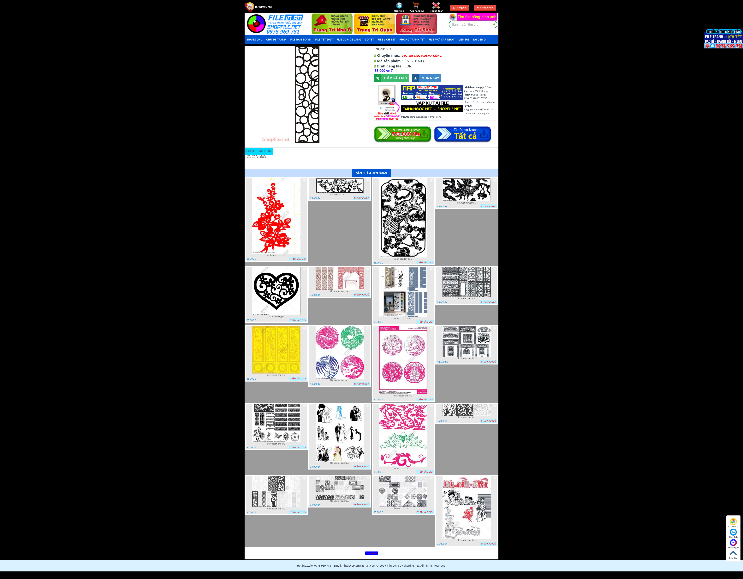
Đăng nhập (486, 7)
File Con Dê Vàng (349, 39)
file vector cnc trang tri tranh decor (339, 501)
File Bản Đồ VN (300, 39)
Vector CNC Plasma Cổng (422, 56)
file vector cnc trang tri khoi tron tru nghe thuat (403, 508)
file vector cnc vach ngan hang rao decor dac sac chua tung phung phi (466, 298)
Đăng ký (461, 7)
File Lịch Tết (386, 39)
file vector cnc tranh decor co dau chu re (339, 463)
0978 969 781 (733, 526)
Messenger (733, 547)
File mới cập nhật (442, 39)
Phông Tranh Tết (412, 39)
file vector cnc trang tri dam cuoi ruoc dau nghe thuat (466, 540)
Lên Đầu (733, 558)
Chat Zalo (733, 537)
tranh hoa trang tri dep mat (339, 194)
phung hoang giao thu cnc (466, 202)
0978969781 (263, 7)
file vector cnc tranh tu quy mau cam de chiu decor (276, 375)
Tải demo (479, 39)
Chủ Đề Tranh (276, 39)
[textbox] (473, 24)
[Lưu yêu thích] (304, 180)
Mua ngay (430, 78)
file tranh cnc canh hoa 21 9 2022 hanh (276, 255)
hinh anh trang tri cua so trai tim (276, 316)
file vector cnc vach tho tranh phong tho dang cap (339, 291)
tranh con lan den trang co (403, 259)
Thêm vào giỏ (395, 78)
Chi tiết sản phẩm (259, 151)
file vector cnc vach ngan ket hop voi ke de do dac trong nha (403, 318)
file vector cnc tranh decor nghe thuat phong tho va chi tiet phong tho (276, 443)
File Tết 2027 (324, 39)
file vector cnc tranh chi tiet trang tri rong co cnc (403, 468)
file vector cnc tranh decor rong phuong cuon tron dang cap (403, 395)
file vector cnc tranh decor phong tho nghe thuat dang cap (466, 358)
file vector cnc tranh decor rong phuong (339, 380)
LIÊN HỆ (463, 39)
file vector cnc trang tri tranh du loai (276, 508)
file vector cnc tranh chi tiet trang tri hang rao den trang (466, 417)
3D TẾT (369, 39)
